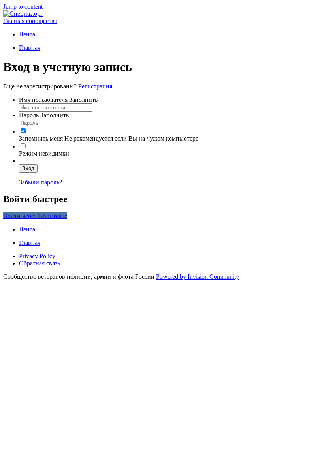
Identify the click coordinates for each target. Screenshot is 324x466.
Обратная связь (39, 263)
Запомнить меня (41, 138)
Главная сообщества (30, 20)
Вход (28, 168)
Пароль (44, 115)
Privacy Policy (37, 256)
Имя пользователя (58, 99)
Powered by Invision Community (197, 276)
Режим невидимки (44, 153)
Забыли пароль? (40, 182)
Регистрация (95, 86)
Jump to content (23, 6)
